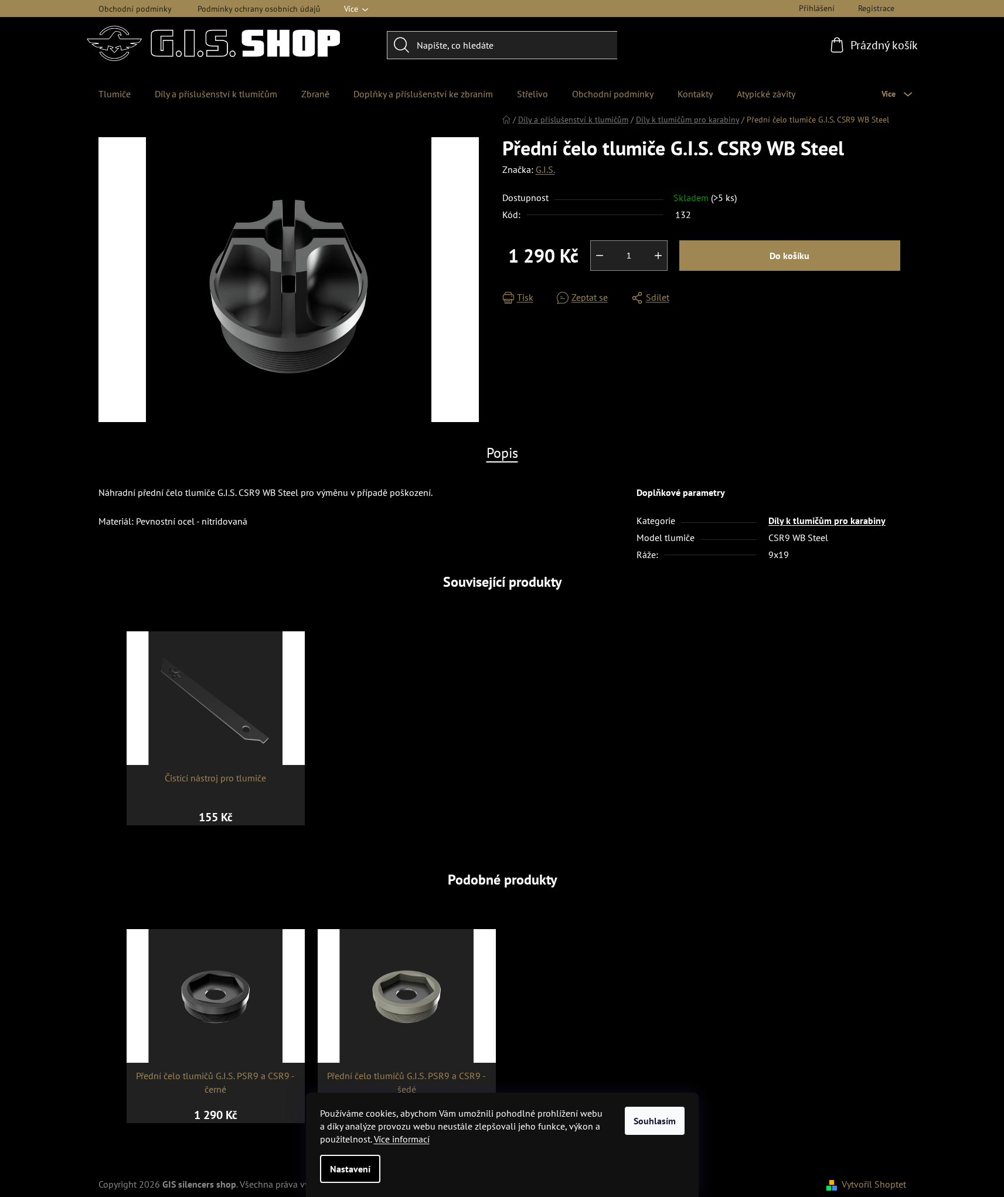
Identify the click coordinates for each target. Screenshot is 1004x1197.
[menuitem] (114, 94)
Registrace (876, 8)
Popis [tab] (502, 453)
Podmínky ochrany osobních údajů (259, 9)
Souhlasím (655, 1121)
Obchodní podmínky (135, 9)
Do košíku (789, 255)
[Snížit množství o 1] (599, 255)
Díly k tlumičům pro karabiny (827, 520)
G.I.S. (545, 169)
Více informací (402, 1139)
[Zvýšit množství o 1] (658, 255)
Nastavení (350, 1169)
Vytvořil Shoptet (874, 1184)
